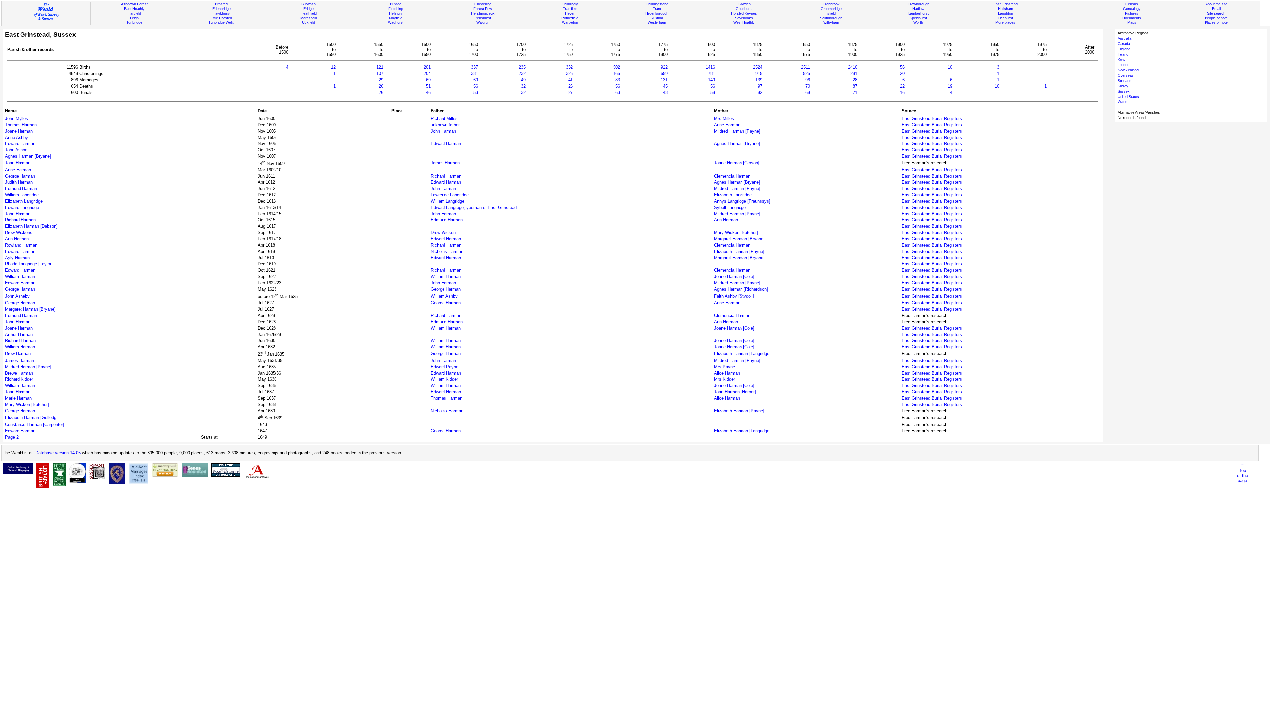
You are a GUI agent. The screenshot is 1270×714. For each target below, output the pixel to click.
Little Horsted (221, 18)
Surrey (1123, 86)
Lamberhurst (918, 13)
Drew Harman (18, 353)
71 (855, 92)
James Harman (445, 162)
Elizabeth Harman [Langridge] (742, 353)
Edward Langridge (22, 207)
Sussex (1124, 91)
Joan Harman (17, 162)
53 (475, 92)
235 (522, 67)
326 (569, 73)
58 (712, 92)
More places (1005, 22)
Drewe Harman (19, 373)
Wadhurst (395, 22)
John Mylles (16, 118)
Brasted (221, 4)
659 (664, 73)
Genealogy (1132, 9)
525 (806, 73)
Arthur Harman (19, 334)
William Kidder (444, 379)
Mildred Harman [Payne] (737, 131)
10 (950, 67)
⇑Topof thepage (1242, 473)
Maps (1131, 22)
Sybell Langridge (730, 207)
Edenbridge (221, 9)
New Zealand (1128, 70)
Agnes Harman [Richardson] (741, 289)
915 (758, 73)
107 (379, 73)
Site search (1216, 13)
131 (664, 79)
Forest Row (482, 9)
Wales (1122, 102)
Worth (918, 22)
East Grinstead (1006, 4)
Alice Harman (727, 373)
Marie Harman (18, 398)
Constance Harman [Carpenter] (34, 424)
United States (1128, 97)
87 (855, 86)
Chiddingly (570, 4)
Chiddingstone (657, 4)
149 (711, 79)
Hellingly (395, 13)
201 (427, 67)
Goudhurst (744, 9)
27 (570, 92)
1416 (710, 67)
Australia (1124, 38)
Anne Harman (727, 124)
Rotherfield (569, 18)
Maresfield (308, 18)
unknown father (445, 124)
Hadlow (918, 9)
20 (902, 73)
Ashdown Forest (134, 4)
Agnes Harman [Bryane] (737, 143)
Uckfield (308, 22)
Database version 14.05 (58, 452)
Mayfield (395, 18)
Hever (570, 13)
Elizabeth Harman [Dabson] (31, 226)
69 (428, 79)
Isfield (831, 13)
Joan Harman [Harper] (735, 391)
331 (474, 73)
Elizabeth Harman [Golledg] (31, 417)
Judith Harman (19, 182)
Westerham (657, 22)
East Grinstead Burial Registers (932, 118)
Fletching (395, 9)
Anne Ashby (16, 137)
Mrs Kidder (724, 379)
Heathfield (309, 13)
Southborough (831, 18)
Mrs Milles (724, 118)
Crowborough (918, 4)
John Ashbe (16, 149)
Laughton (1005, 13)
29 (381, 79)
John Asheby (17, 296)
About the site (1216, 4)
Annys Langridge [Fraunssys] (742, 201)
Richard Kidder (19, 379)
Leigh (134, 18)
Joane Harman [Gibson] (736, 162)
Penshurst (483, 18)
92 (760, 92)
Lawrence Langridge (450, 194)
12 (333, 67)
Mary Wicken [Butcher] (736, 232)
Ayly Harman (17, 257)
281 (853, 73)
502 (616, 67)
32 (523, 86)
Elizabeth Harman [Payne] (739, 251)
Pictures (1131, 13)
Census (1131, 4)
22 (902, 86)
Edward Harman (20, 143)
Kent (1121, 59)
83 (617, 79)
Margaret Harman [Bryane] (739, 238)
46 (428, 92)
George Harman (20, 176)
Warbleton (570, 22)
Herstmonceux (483, 13)
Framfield (570, 9)
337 (474, 67)
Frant (657, 9)
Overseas (1126, 75)
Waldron (482, 22)
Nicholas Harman (447, 251)
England (1124, 49)
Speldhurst (918, 18)
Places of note (1216, 22)
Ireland (1123, 54)
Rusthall (657, 18)
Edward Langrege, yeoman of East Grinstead (474, 207)
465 (616, 73)
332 (569, 67)
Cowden (744, 4)
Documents (1131, 18)
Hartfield (134, 13)
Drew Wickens (18, 232)
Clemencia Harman (732, 176)
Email (1216, 9)
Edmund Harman (21, 188)
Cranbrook (831, 4)
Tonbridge (134, 22)
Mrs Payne (724, 366)
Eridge (308, 9)
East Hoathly (134, 9)
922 (664, 67)
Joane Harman (19, 131)
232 (522, 73)
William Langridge (22, 194)
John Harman (443, 131)
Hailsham (1005, 9)
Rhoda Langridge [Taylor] (29, 263)
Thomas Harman (21, 124)
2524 (757, 67)
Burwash (308, 4)
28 (855, 79)
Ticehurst (1005, 18)
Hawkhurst (221, 13)
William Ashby (444, 296)
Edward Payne (444, 366)
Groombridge (831, 9)
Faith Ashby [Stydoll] (734, 296)
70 (807, 86)
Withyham (831, 22)
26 (381, 86)
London (1123, 65)
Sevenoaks (744, 18)
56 (902, 67)
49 (523, 79)
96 (807, 79)
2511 (805, 67)
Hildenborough (656, 13)
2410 (852, 67)
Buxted (395, 4)
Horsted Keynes (744, 13)
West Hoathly (744, 22)
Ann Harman (726, 220)
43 (665, 92)
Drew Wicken (443, 232)
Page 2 (12, 437)
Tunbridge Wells (221, 22)
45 (665, 86)
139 (758, 79)
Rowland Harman (21, 245)
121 (379, 67)
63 (617, 92)
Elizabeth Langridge (733, 194)
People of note (1216, 18)
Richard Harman (446, 176)
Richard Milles (444, 118)
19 (950, 86)
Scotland (1124, 81)
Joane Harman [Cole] (734, 276)
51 (428, 86)
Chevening (482, 4)
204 (427, 73)
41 (570, 79)
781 (711, 73)
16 (902, 92)
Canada (1124, 44)
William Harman (20, 276)
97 (760, 86)
